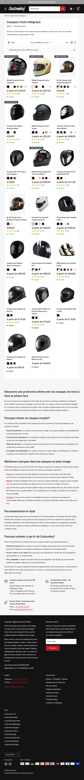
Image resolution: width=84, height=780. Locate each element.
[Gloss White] (11, 87)
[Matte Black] (15, 132)
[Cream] (71, 87)
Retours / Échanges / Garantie (57, 679)
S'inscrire (52, 648)
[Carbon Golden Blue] (8, 224)
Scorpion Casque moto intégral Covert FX (40, 219)
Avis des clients (51, 686)
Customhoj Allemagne (12, 724)
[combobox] (44, 8)
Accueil (6, 16)
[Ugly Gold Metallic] (46, 132)
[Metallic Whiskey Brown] (18, 87)
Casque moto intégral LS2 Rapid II (16, 358)
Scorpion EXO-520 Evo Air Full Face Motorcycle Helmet (41, 311)
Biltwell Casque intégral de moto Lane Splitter (41, 173)
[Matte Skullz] (46, 224)
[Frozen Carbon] (65, 132)
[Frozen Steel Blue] (71, 132)
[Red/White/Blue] (46, 87)
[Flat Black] (15, 87)
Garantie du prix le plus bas (55, 682)
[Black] (65, 270)
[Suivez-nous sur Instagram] (10, 763)
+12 (25, 86)
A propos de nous (52, 693)
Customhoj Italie (10, 734)
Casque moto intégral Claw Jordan (66, 310)
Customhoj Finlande (11, 741)
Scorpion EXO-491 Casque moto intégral (16, 173)
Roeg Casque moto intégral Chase (67, 219)
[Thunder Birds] (15, 363)
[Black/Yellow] (58, 87)
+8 (75, 269)
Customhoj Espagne (11, 728)
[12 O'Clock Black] (18, 132)
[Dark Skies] (36, 270)
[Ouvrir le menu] (5, 9)
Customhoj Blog (51, 699)
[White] (11, 132)
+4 (75, 132)
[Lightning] (40, 270)
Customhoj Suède (10, 717)
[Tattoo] (21, 270)
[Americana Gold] (21, 132)
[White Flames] (36, 178)
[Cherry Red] (43, 178)
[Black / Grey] (58, 132)
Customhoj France (11, 731)
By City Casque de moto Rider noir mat (40, 358)
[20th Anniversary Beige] (33, 87)
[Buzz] (58, 270)
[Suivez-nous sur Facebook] (5, 763)
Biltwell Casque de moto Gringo (40, 127)
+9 (75, 86)
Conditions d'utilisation (54, 703)
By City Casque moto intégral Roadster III (64, 81)
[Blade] (68, 270)
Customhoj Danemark (12, 721)
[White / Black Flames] (43, 132)
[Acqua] (61, 270)
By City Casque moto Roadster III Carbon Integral (17, 219)
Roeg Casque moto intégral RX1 (42, 264)
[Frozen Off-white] (68, 132)
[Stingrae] (18, 270)
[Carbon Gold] (11, 224)
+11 (50, 86)
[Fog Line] (68, 224)
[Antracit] (15, 178)
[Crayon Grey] (71, 270)
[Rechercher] (63, 8)
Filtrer (13, 42)
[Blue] (68, 87)
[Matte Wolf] (68, 178)
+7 (50, 178)
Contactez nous (51, 696)
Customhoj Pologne (11, 745)
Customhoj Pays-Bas (12, 738)
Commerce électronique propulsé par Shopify (18, 773)
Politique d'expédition (53, 689)
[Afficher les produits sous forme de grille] (72, 43)
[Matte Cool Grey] (33, 224)
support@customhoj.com (23, 610)
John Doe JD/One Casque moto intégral (66, 127)
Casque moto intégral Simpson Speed (14, 127)
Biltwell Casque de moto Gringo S (40, 81)
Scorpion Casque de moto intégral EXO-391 (66, 173)
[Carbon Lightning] (33, 270)
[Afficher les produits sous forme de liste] (75, 43)
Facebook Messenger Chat (14, 686)
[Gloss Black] (8, 87)
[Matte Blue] (61, 87)
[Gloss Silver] (21, 87)
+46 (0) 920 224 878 (22, 607)
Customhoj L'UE (10, 714)
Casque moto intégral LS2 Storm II (16, 310)
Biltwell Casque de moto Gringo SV (15, 81)
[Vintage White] (40, 132)
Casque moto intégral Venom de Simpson (14, 264)
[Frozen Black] (61, 132)
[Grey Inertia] (40, 178)
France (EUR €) (10, 754)
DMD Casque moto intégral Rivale (66, 264)
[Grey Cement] (40, 224)
